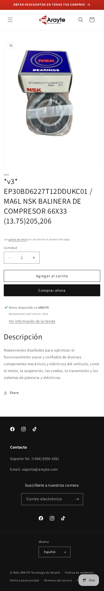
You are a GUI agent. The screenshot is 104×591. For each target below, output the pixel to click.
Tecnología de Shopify (45, 572)
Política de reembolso (79, 572)
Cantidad (10, 248)
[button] (10, 19)
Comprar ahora (52, 290)
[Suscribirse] (77, 499)
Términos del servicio (58, 580)
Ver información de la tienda (32, 321)
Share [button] (14, 392)
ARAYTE (25, 572)
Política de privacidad (24, 580)
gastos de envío (18, 239)
